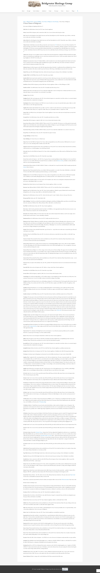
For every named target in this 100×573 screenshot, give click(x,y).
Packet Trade (72, 474)
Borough (28, 11)
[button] (77, 11)
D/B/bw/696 (59, 310)
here (73, 419)
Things (73, 11)
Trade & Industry (36, 11)
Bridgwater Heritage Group (57, 3)
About (23, 11)
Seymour (25, 167)
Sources (67, 11)
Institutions (44, 11)
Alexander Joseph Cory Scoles (46, 435)
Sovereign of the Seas (33, 326)
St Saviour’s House (39, 432)
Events (62, 11)
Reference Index (60, 160)
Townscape (56, 11)
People (50, 11)
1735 (56, 44)
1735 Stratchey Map (42, 401)
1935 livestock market (65, 479)
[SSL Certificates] (65, 569)
